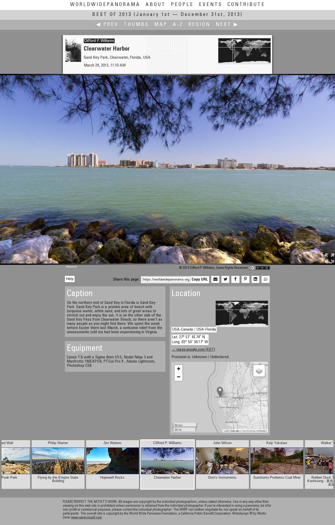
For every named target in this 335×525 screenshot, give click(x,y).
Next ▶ (227, 24)
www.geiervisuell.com (86, 517)
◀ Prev (107, 24)
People (182, 4)
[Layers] (259, 370)
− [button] (178, 377)
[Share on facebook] (235, 279)
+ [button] (178, 368)
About (156, 4)
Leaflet (227, 430)
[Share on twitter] (225, 279)
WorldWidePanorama (105, 4)
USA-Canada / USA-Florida (194, 329)
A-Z (178, 24)
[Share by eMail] (215, 279)
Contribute (246, 4)
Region (199, 24)
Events (210, 4)
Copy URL (200, 279)
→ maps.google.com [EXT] (193, 350)
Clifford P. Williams (99, 41)
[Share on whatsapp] (265, 279)
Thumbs (136, 24)
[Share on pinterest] (245, 279)
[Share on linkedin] (255, 279)
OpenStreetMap (249, 430)
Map (161, 24)
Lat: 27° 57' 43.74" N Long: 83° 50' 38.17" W (190, 339)
